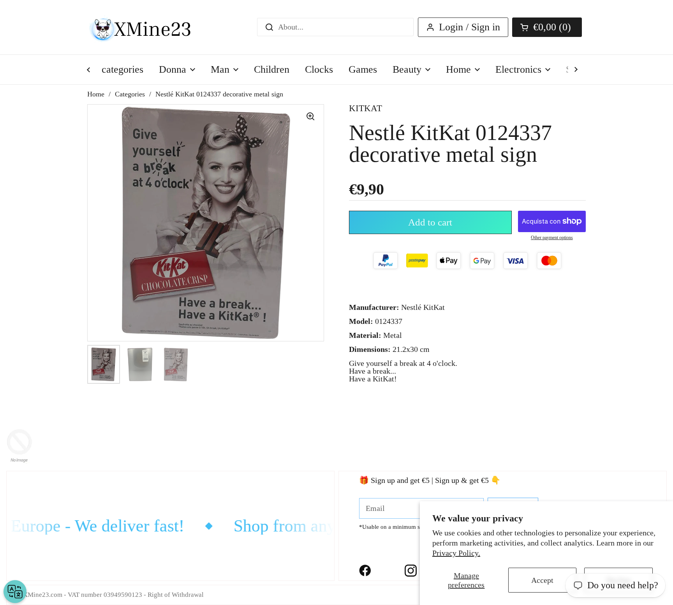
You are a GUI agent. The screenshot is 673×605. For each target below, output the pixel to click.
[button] (547, 27)
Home (95, 94)
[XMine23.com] (148, 27)
